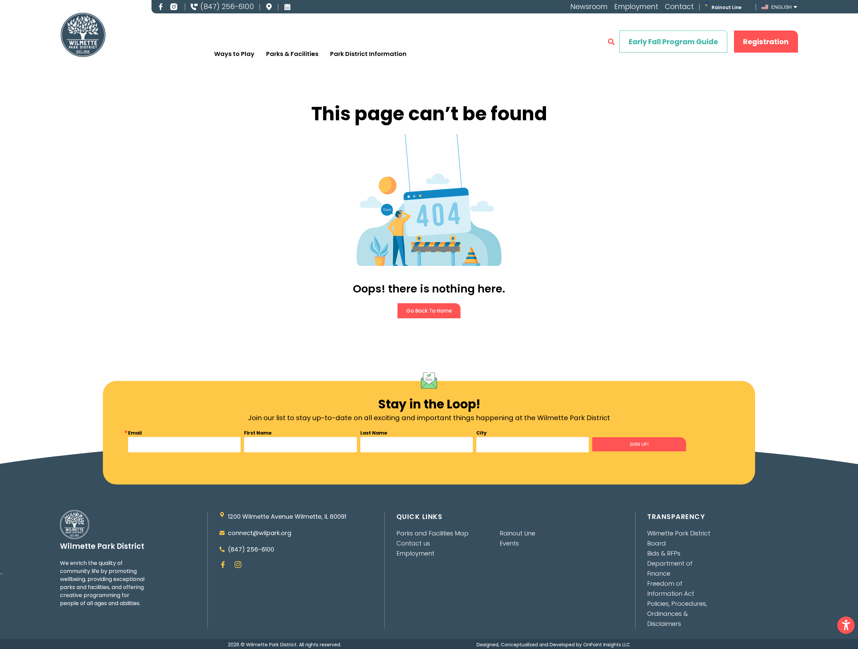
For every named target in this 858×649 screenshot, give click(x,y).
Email (135, 433)
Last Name (373, 433)
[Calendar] (287, 6)
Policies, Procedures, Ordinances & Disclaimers (677, 613)
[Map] (268, 6)
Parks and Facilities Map (432, 533)
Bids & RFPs (663, 553)
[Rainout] (707, 3)
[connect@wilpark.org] (222, 532)
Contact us (413, 543)
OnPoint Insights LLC (606, 644)
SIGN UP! (639, 444)
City (481, 433)
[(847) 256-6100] (194, 6)
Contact (679, 6)
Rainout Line (727, 7)
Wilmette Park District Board (678, 538)
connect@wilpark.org (259, 533)
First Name (258, 433)
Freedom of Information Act (670, 588)
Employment (636, 6)
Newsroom (589, 6)
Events (509, 543)
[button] (846, 625)
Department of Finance (669, 568)
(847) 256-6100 (227, 6)
